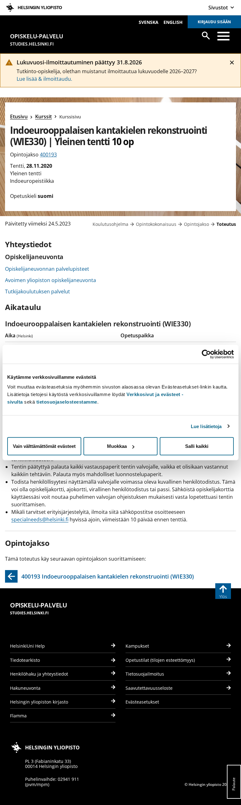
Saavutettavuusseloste (149, 688)
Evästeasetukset (142, 702)
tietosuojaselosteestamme (66, 402)
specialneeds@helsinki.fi (39, 519)
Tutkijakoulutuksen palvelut (37, 291)
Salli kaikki (196, 446)
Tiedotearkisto (25, 660)
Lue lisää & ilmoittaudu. (44, 78)
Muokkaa (117, 446)
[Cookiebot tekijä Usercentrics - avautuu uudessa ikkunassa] (206, 354)
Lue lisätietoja (206, 426)
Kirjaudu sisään (214, 21)
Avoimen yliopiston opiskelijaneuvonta (50, 280)
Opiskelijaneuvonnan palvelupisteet (47, 268)
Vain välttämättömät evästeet (44, 446)
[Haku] (206, 35)
